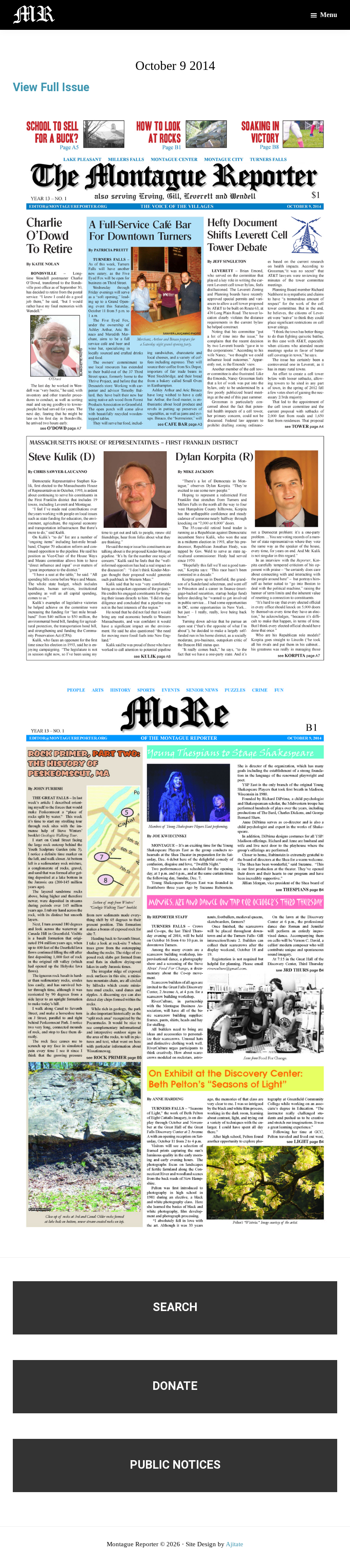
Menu (328, 14)
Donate (175, 1386)
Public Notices (175, 1465)
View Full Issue (51, 87)
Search (175, 1307)
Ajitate (234, 1544)
